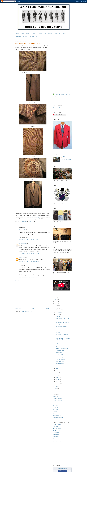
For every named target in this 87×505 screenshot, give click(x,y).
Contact (33, 33)
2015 (56, 297)
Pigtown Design (56, 434)
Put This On (55, 408)
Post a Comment (19, 281)
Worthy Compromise (60, 359)
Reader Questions (48, 33)
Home (17, 33)
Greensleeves (59, 352)
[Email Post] (34, 221)
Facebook (18, 36)
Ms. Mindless (56, 432)
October (58, 314)
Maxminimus (56, 402)
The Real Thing (59, 357)
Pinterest (25, 36)
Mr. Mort (55, 404)
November (58, 312)
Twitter (64, 33)
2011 (56, 305)
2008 (56, 389)
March (57, 379)
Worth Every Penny (60, 361)
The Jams (58, 332)
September (58, 316)
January (58, 384)
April (57, 377)
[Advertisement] (32, 294)
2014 (56, 299)
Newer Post (18, 308)
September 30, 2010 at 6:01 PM (29, 261)
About (27, 33)
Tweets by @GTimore (58, 108)
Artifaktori (55, 426)
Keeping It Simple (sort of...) (62, 348)
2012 (56, 303)
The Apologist (59, 365)
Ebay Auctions (33, 36)
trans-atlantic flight (35, 217)
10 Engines (55, 396)
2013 (56, 301)
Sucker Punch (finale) (60, 363)
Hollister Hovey (56, 430)
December (58, 310)
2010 (56, 308)
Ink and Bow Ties (60, 350)
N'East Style (55, 406)
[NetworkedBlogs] (62, 468)
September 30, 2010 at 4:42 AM (29, 239)
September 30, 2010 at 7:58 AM (29, 253)
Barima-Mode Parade (58, 398)
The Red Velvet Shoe (58, 442)
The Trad (55, 411)
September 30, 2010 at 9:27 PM (29, 277)
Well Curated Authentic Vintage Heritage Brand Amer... (63, 319)
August (58, 368)
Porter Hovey (56, 436)
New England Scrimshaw (61, 354)
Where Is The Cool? (57, 415)
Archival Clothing (57, 424)
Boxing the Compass (57, 400)
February (58, 381)
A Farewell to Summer (61, 330)
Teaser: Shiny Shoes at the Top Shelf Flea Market (63, 339)
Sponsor (40, 33)
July (57, 370)
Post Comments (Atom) (27, 311)
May (57, 375)
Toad (54, 413)
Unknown (21, 257)
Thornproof (22, 230)
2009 (56, 386)
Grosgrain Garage (57, 428)
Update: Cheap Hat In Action (62, 346)
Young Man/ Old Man (58, 417)
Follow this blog (62, 470)
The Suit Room (56, 409)
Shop (22, 33)
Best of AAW (58, 33)
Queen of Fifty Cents (57, 438)
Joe (64, 156)
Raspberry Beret (56, 440)
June (57, 373)
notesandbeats (22, 243)
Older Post (48, 308)
